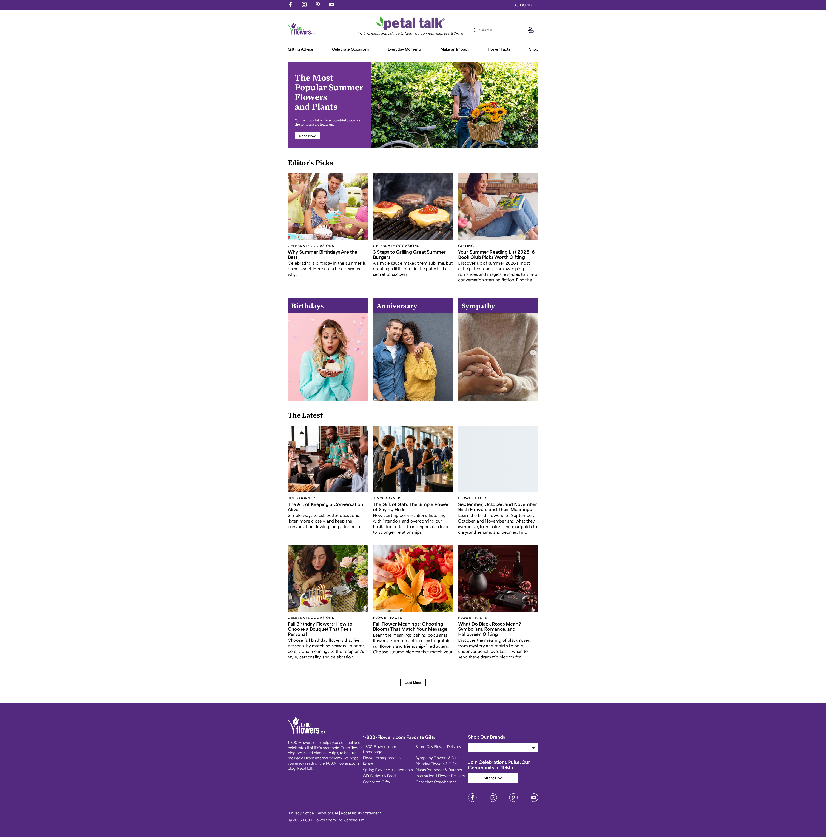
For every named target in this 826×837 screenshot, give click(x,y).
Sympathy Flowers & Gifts (437, 757)
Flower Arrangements (382, 757)
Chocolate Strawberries (436, 781)
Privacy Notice (301, 813)
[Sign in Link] (530, 31)
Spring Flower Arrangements (388, 769)
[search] (475, 30)
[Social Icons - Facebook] (290, 5)
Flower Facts (499, 49)
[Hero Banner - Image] (454, 105)
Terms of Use (327, 813)
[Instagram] (493, 800)
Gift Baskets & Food (379, 775)
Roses (368, 763)
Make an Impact (455, 49)
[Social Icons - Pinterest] (318, 5)
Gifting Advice (300, 49)
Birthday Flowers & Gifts (436, 763)
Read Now (307, 136)
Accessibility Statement (361, 813)
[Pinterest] (513, 800)
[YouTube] (534, 800)
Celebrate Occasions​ (350, 49)
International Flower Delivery (440, 775)
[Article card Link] (328, 206)
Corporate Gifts (376, 781)
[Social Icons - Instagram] (304, 5)
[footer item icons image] (307, 732)
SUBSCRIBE (524, 5)
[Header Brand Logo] (301, 33)
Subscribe (493, 777)
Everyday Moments (405, 49)
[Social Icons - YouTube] (331, 5)
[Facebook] (472, 800)
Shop (533, 49)
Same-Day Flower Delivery (438, 746)
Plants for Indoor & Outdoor (439, 769)
